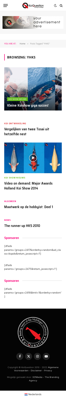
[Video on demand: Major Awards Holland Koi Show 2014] (33, 158)
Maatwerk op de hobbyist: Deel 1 (28, 207)
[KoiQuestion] (33, 5)
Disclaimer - (37, 370)
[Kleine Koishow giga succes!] (33, 88)
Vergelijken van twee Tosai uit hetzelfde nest (26, 131)
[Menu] (5, 5)
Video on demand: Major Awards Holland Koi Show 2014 (28, 185)
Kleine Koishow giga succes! (28, 105)
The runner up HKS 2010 (22, 225)
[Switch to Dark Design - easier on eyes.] (55, 5)
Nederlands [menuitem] (34, 394)
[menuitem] (33, 394)
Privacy (48, 370)
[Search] (61, 5)
